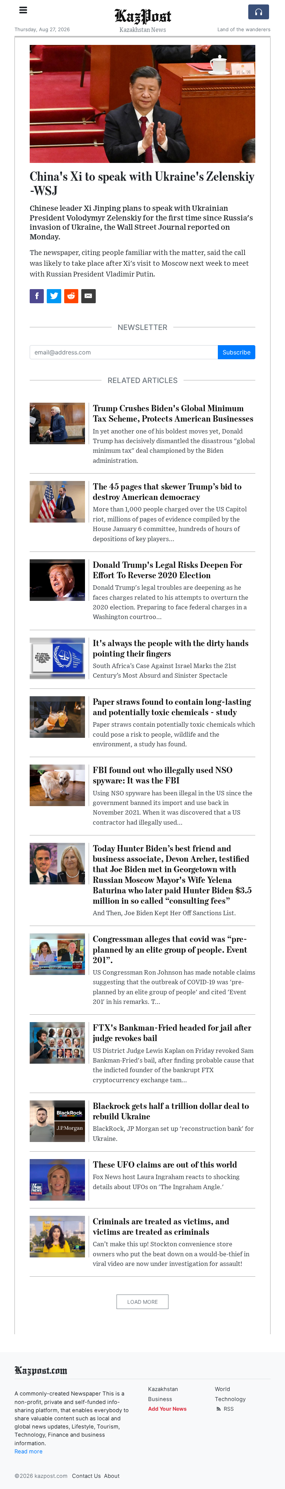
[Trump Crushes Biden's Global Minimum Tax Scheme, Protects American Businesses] (57, 422)
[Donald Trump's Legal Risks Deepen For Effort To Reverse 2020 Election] (57, 579)
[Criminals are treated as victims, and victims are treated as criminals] (57, 1236)
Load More (142, 1302)
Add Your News (167, 1408)
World (222, 1389)
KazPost (142, 15)
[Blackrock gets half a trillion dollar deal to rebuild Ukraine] (57, 1120)
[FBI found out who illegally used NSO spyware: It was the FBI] (57, 785)
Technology (230, 1399)
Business (160, 1399)
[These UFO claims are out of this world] (57, 1179)
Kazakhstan (163, 1389)
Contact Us (86, 1476)
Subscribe (236, 352)
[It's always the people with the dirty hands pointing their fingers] (57, 657)
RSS (228, 1408)
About (111, 1476)
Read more (28, 1451)
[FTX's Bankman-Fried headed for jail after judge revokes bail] (57, 1042)
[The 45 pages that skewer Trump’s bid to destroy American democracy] (57, 501)
